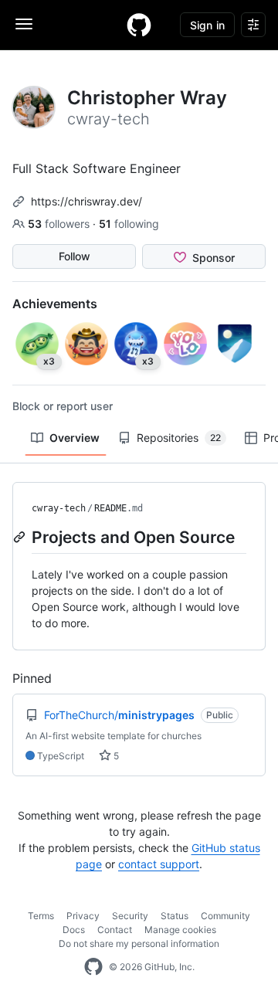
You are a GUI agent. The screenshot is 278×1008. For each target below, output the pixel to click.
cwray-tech (59, 508)
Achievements (54, 303)
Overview (74, 437)
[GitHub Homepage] (93, 967)
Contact (114, 929)
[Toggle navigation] (24, 24)
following (129, 223)
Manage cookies (180, 929)
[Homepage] (139, 24)
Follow (74, 256)
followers (60, 223)
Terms (41, 915)
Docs (74, 929)
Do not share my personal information (139, 943)
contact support (158, 864)
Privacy (83, 915)
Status (174, 915)
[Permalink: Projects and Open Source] (21, 537)
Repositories (179, 437)
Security (130, 915)
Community (225, 915)
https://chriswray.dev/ (86, 201)
